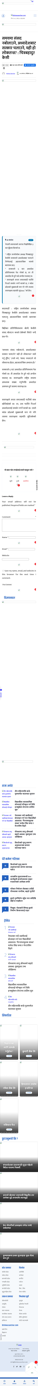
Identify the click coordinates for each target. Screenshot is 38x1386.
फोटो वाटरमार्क (23, 1321)
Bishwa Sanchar (10, 74)
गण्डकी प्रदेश (6, 1282)
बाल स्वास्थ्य (5, 1311)
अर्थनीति (21, 1272)
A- (7, 65)
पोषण (3, 1307)
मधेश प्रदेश (5, 1275)
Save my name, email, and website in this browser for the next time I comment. (19, 574)
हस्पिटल (4, 1321)
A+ (4, 65)
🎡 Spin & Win (1, 1337)
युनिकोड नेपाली (23, 1304)
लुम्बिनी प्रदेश (6, 1285)
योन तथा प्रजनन (6, 1317)
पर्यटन (21, 1282)
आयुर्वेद (4, 1304)
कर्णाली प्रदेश (6, 1289)
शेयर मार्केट (22, 1292)
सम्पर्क (4, 1336)
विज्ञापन (4, 1333)
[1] (21, 929)
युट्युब (21, 1301)
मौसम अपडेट (23, 1314)
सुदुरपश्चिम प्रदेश (6, 1292)
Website (5, 555)
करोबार (21, 1275)
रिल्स (20, 1311)
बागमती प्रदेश (6, 1279)
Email (5, 549)
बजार (20, 1285)
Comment (19, 517)
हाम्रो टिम (4, 1329)
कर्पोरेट (21, 1279)
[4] (21, 999)
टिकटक (21, 1307)
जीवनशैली (5, 1301)
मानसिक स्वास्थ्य (7, 1314)
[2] (21, 956)
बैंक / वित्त (22, 1289)
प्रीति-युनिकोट (23, 1317)
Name (5, 537)
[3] (21, 977)
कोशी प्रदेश (5, 1272)
